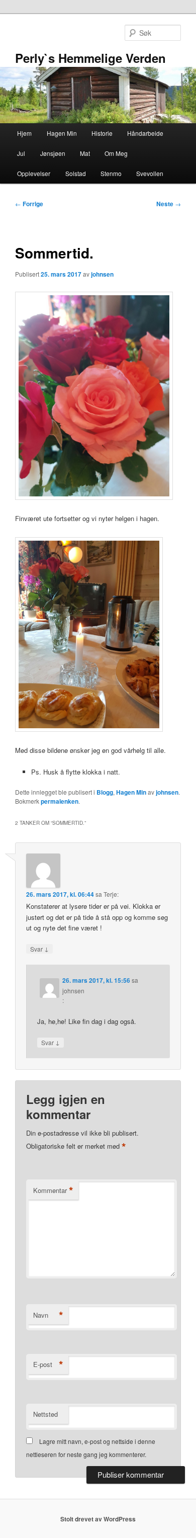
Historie (102, 133)
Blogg (104, 792)
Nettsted (45, 1414)
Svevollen (149, 173)
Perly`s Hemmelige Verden (90, 57)
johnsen (102, 274)
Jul (21, 153)
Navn (48, 1315)
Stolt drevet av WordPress (98, 1518)
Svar (39, 948)
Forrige (29, 203)
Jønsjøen (52, 153)
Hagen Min (62, 133)
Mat (85, 153)
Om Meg (116, 153)
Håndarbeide (145, 133)
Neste (168, 203)
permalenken (59, 801)
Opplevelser (33, 173)
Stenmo (111, 173)
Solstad (75, 173)
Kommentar (53, 1190)
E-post (48, 1364)
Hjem (24, 133)
